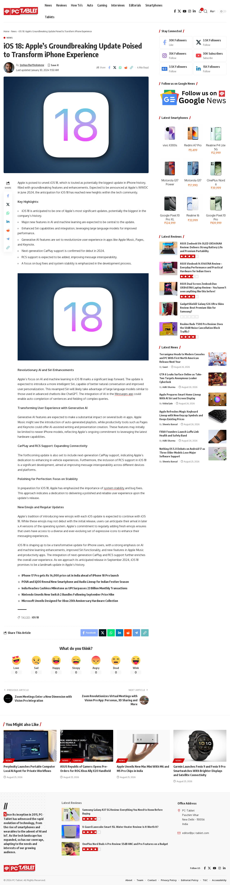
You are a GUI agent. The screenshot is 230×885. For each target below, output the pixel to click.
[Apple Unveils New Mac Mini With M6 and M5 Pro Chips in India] (143, 746)
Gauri (165, 366)
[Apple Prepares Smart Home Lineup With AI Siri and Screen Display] (217, 399)
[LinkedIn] (194, 11)
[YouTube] (184, 11)
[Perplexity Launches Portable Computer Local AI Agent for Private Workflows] (30, 746)
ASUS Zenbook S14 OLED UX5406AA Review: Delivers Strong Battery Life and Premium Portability (201, 247)
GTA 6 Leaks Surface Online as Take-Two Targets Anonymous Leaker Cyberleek (180, 378)
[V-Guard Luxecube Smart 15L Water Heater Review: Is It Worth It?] (71, 831)
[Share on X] (114, 67)
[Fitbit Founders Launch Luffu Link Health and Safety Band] (217, 436)
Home (6, 31)
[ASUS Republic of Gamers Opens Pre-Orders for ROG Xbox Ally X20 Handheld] (86, 746)
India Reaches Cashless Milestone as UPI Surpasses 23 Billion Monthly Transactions (74, 588)
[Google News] (175, 69)
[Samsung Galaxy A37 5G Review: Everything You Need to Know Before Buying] (71, 814)
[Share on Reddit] (125, 67)
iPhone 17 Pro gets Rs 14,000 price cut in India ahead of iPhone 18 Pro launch (70, 575)
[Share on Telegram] (8, 239)
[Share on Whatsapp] (120, 67)
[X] (179, 11)
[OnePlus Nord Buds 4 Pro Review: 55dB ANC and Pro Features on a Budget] (71, 849)
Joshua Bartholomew (32, 65)
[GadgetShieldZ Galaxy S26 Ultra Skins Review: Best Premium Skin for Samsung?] (168, 308)
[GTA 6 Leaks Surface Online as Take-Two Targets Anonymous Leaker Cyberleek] (217, 379)
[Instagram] (189, 11)
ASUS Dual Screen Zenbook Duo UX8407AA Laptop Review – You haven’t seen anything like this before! (203, 287)
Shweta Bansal (170, 424)
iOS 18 (35, 617)
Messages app (124, 394)
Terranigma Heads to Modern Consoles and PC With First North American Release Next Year (182, 358)
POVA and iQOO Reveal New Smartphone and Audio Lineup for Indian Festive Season (75, 582)
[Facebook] (175, 11)
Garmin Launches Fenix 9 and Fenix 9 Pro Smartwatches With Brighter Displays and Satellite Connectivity (199, 771)
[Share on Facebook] (109, 67)
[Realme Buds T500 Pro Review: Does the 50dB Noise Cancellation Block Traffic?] (168, 329)
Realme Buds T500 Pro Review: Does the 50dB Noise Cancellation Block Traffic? (201, 328)
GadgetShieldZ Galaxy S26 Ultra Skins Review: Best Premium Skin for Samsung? (202, 307)
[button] (205, 11)
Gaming (77, 761)
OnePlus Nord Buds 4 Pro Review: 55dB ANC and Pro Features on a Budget (125, 843)
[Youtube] (209, 55)
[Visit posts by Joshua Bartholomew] (9, 67)
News (14, 31)
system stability (114, 488)
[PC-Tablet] (21, 11)
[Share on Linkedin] (8, 222)
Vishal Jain (167, 403)
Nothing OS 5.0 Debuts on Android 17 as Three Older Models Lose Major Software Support (182, 452)
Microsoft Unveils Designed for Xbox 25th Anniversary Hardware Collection (70, 601)
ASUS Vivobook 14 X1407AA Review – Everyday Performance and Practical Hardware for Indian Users (201, 267)
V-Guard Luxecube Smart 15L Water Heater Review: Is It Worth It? (120, 826)
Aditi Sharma (168, 387)
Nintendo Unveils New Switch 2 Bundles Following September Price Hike (68, 594)
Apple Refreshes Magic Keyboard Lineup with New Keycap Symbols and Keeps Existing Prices (181, 415)
